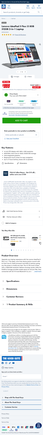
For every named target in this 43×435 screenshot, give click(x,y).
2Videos (29, 76)
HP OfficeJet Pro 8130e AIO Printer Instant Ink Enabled (17, 237)
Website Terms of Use (32, 385)
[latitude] (11, 430)
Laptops (13, 18)
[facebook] (3, 363)
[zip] (31, 427)
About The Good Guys (13, 402)
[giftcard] (16, 430)
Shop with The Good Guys (14, 397)
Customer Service (11, 407)
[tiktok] (10, 363)
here (28, 2)
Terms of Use (5, 422)
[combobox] (21, 134)
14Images (16, 76)
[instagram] (6, 363)
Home (3, 18)
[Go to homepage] (4, 6)
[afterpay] (4, 430)
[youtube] (13, 363)
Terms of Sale (5, 418)
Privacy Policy (5, 386)
